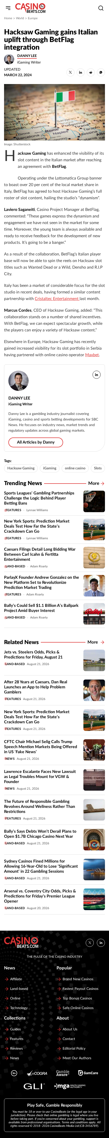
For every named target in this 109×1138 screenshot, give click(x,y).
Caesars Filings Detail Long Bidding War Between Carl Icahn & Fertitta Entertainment (40, 554)
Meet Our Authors (77, 1058)
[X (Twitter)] (90, 943)
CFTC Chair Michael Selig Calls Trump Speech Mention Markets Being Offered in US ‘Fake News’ (40, 747)
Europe (33, 18)
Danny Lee (27, 56)
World (20, 18)
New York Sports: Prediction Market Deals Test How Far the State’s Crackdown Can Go (36, 526)
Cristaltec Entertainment (57, 299)
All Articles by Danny (36, 442)
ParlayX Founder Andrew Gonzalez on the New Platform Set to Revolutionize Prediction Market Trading (41, 582)
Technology (19, 1008)
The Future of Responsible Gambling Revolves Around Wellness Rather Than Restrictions (39, 807)
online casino (75, 468)
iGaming (49, 468)
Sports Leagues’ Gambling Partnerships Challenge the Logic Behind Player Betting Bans (39, 498)
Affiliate (16, 979)
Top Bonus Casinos (77, 998)
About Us (70, 1029)
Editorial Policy (74, 1048)
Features (13, 510)
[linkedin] (97, 375)
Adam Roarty (39, 566)
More (93, 483)
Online (15, 998)
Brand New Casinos (78, 979)
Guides (15, 1029)
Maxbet (92, 355)
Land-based (15, 566)
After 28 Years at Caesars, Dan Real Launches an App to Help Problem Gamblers (35, 687)
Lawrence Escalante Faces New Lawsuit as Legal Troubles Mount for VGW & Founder (40, 777)
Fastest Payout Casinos (80, 989)
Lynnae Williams (37, 510)
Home (8, 18)
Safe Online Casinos (78, 1008)
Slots (98, 468)
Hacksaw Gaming (20, 468)
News (10, 758)
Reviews (16, 1048)
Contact (69, 1039)
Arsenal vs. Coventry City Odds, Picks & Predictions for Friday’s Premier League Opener (40, 896)
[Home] (30, 8)
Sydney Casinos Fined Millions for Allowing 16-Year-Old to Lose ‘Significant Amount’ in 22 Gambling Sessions (41, 866)
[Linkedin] (101, 943)
